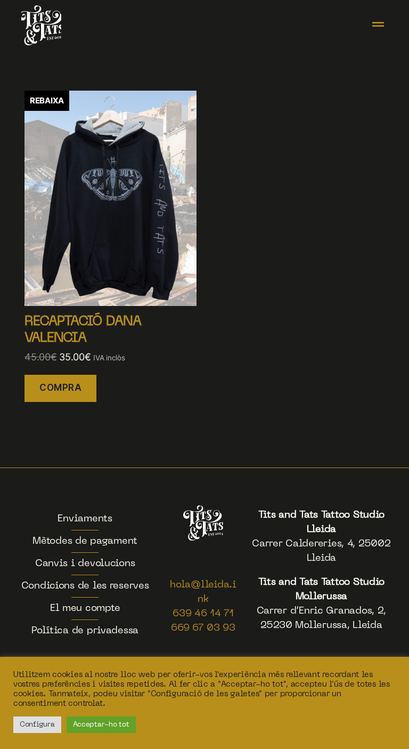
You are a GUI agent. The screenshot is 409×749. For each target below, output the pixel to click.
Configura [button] (37, 724)
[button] (378, 25)
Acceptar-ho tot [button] (101, 724)
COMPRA (60, 387)
